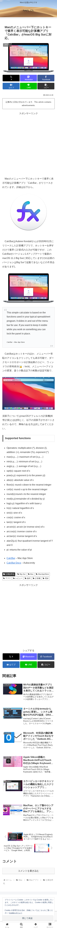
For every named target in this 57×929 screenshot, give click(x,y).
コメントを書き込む (28, 871)
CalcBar (11, 558)
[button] (45, 86)
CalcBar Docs (14, 563)
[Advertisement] (28, 144)
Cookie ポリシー (15, 913)
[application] (28, 393)
